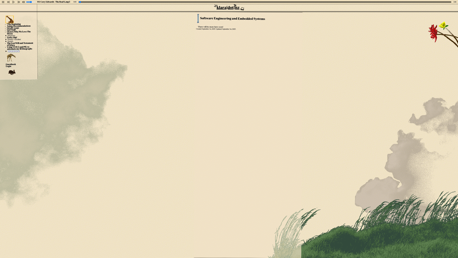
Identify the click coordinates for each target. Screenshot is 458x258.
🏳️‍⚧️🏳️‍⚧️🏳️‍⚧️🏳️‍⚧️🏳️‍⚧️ (14, 51)
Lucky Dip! (12, 38)
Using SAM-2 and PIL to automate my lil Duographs (19, 48)
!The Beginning (14, 24)
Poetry (10, 41)
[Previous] (8, 2)
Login (8, 66)
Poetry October (14, 40)
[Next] (19, 2)
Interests (11, 36)
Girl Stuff (11, 30)
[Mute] (23, 2)
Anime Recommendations (19, 26)
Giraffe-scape (13, 28)
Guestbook (11, 65)
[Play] (14, 2)
